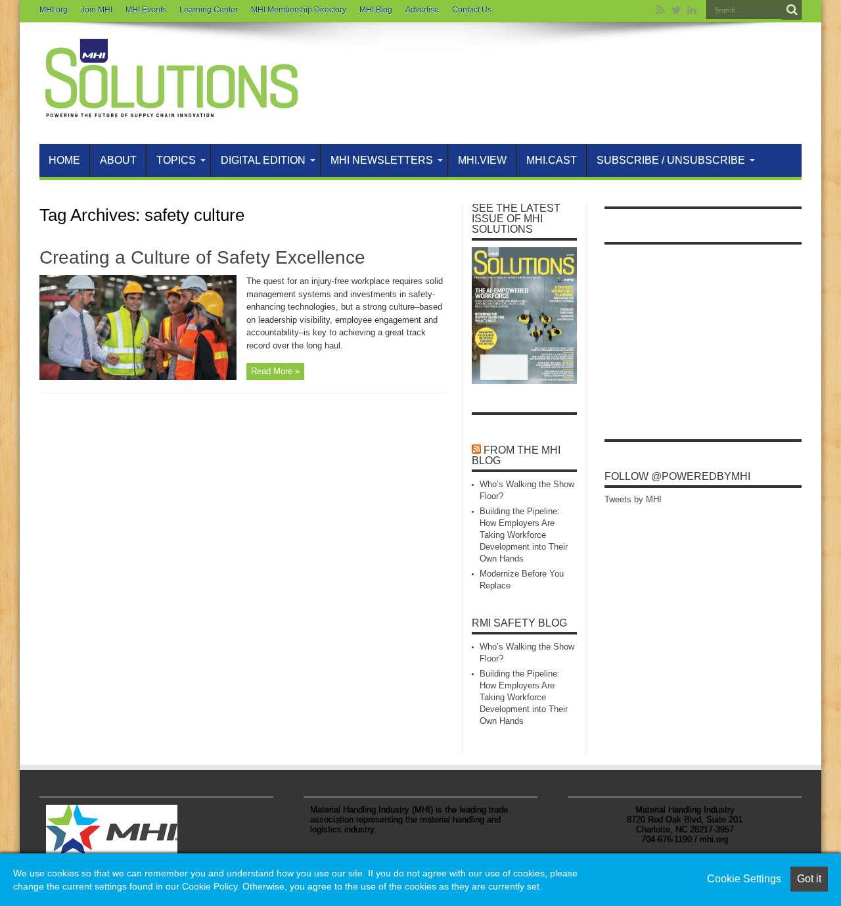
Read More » (275, 371)
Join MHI (96, 9)
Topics (176, 160)
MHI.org (53, 9)
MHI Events (145, 9)
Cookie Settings (744, 878)
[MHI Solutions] (170, 111)
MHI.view (482, 160)
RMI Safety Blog (519, 623)
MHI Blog (375, 9)
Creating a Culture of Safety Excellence (202, 257)
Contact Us (471, 9)
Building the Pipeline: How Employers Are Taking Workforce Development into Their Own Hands (524, 534)
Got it (809, 878)
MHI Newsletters (381, 160)
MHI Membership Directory (298, 9)
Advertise (422, 9)
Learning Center (208, 9)
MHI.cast (551, 160)
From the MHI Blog (516, 455)
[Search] (792, 10)
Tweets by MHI (633, 499)
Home (64, 160)
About (118, 160)
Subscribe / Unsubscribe (671, 160)
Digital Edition (263, 160)
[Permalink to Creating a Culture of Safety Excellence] (138, 377)
